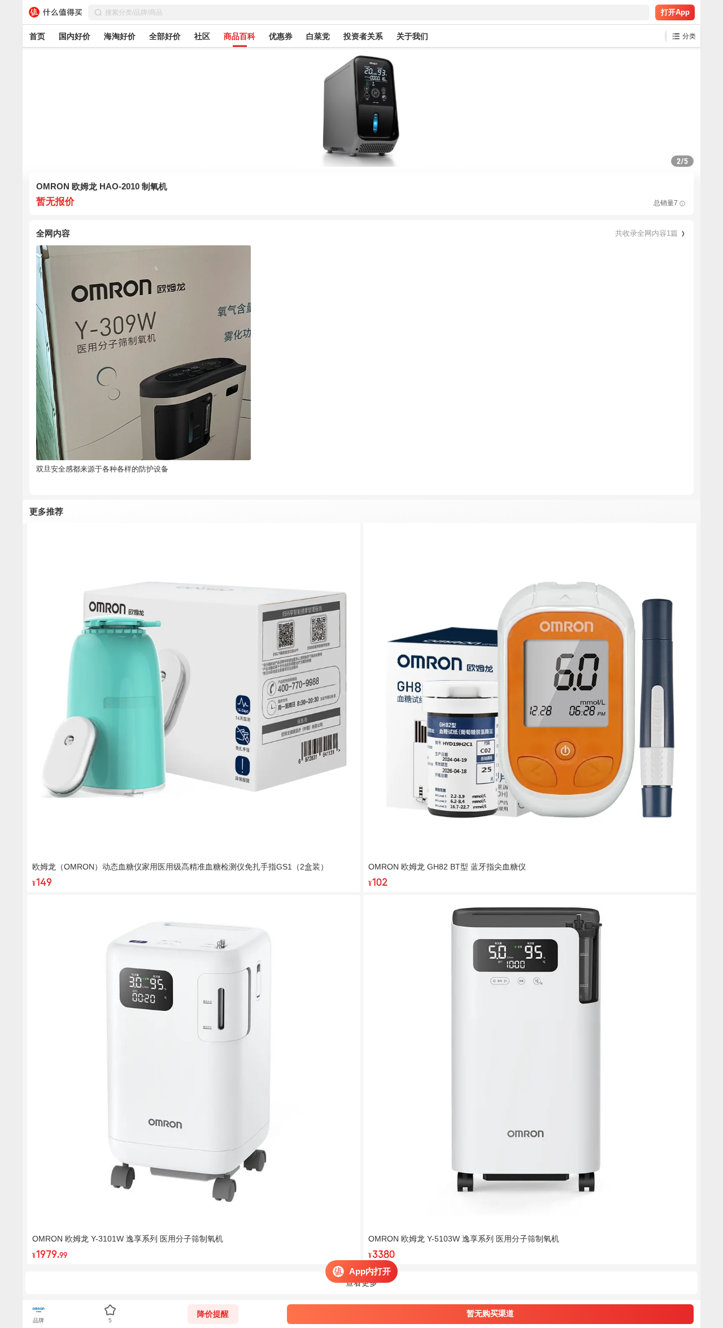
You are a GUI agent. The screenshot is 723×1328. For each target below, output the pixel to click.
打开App (675, 12)
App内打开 (370, 1271)
